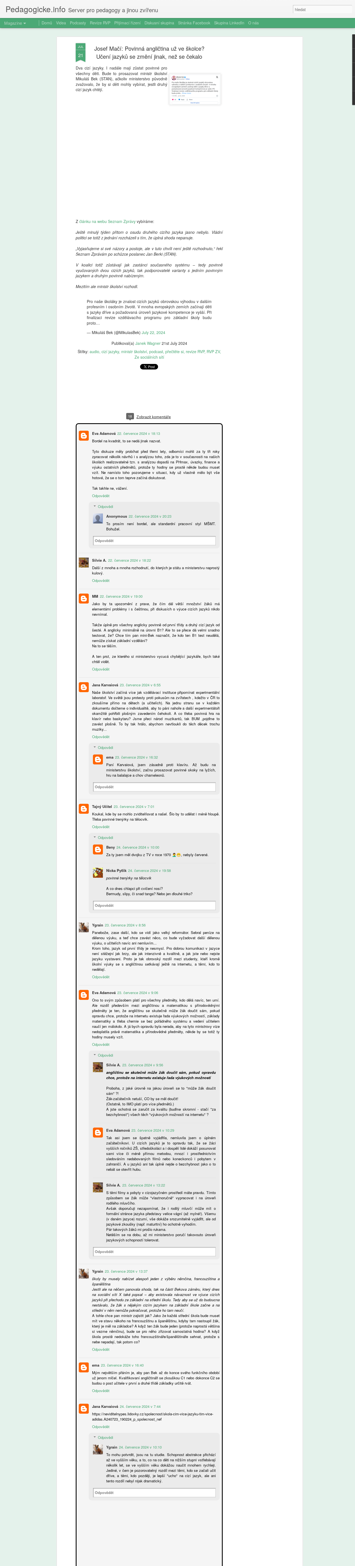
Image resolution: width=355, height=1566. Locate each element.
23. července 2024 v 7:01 (133, 790)
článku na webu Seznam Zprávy (107, 221)
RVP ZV (213, 351)
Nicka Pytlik (116, 854)
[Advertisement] (253, 130)
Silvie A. (99, 554)
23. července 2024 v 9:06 (137, 971)
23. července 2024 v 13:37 (125, 1249)
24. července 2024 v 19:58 (149, 854)
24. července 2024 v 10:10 (139, 1425)
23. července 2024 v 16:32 (136, 740)
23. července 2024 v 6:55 (139, 673)
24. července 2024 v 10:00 (137, 830)
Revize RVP (100, 22)
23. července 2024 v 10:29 (152, 1108)
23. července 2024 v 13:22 (143, 1163)
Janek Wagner (148, 343)
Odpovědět (100, 495)
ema (109, 740)
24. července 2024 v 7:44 (139, 1384)
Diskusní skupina (159, 22)
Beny (110, 830)
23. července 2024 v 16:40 (121, 1343)
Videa (61, 22)
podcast (156, 351)
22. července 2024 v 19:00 (120, 590)
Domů (47, 22)
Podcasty (78, 22)
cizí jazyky (110, 351)
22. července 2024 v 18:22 (129, 554)
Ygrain (97, 908)
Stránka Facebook (194, 22)
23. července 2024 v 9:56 (142, 1043)
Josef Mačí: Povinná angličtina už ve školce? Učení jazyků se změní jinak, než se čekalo (149, 52)
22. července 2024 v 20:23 (149, 515)
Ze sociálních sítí (149, 357)
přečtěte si (174, 351)
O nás (253, 22)
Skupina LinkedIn (229, 22)
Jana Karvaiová (105, 673)
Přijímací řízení (127, 22)
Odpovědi (105, 506)
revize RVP (195, 351)
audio (94, 351)
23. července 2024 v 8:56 (124, 908)
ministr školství (134, 351)
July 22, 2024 (153, 332)
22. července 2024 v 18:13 (138, 432)
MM (95, 590)
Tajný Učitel (101, 790)
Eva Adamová (103, 432)
